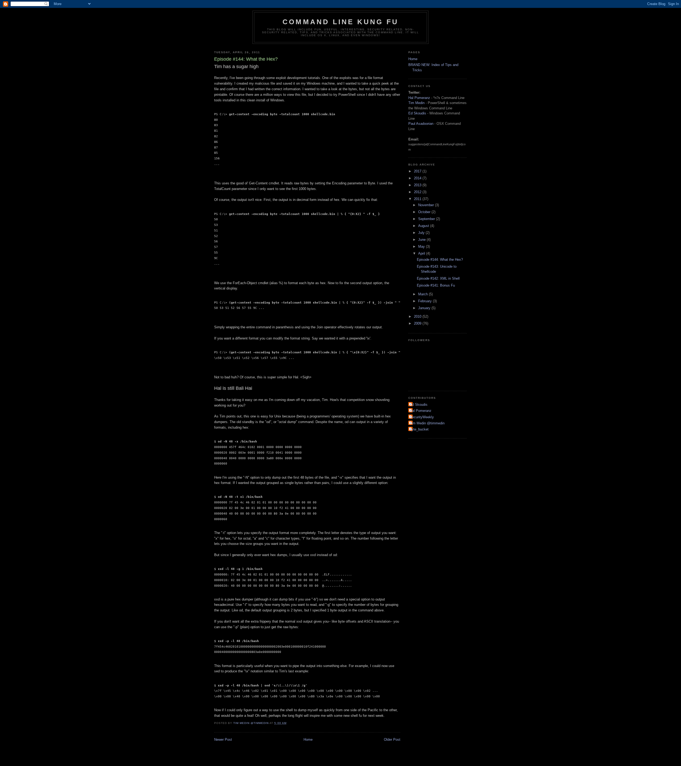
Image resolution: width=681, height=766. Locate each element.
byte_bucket (419, 429)
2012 (418, 192)
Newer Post (223, 740)
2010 (418, 316)
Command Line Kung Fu (340, 22)
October (424, 212)
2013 (418, 185)
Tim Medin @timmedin (427, 423)
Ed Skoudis (417, 113)
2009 (418, 323)
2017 (418, 171)
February (425, 301)
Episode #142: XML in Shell (438, 278)
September (427, 219)
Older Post (392, 740)
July (422, 233)
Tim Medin (416, 103)
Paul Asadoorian (420, 124)
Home (308, 740)
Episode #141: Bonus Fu (436, 285)
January (424, 308)
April (422, 253)
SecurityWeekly (422, 417)
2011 (418, 199)
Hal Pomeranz (419, 98)
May (422, 247)
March (423, 294)
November (426, 205)
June (422, 240)
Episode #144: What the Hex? (440, 260)
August (424, 226)
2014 (418, 178)
